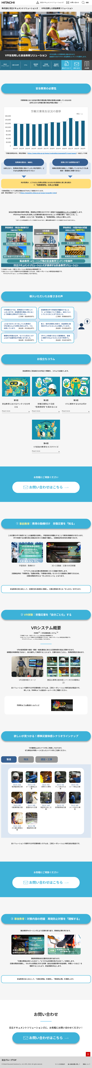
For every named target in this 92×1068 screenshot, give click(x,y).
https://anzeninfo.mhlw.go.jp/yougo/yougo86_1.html (38, 193)
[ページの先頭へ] (88, 1054)
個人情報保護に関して (74, 1064)
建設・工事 (46, 759)
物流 (26, 759)
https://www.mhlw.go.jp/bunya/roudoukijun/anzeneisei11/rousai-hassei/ (52, 153)
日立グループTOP (9, 1060)
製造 (9, 759)
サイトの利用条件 (60, 1064)
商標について (86, 1064)
